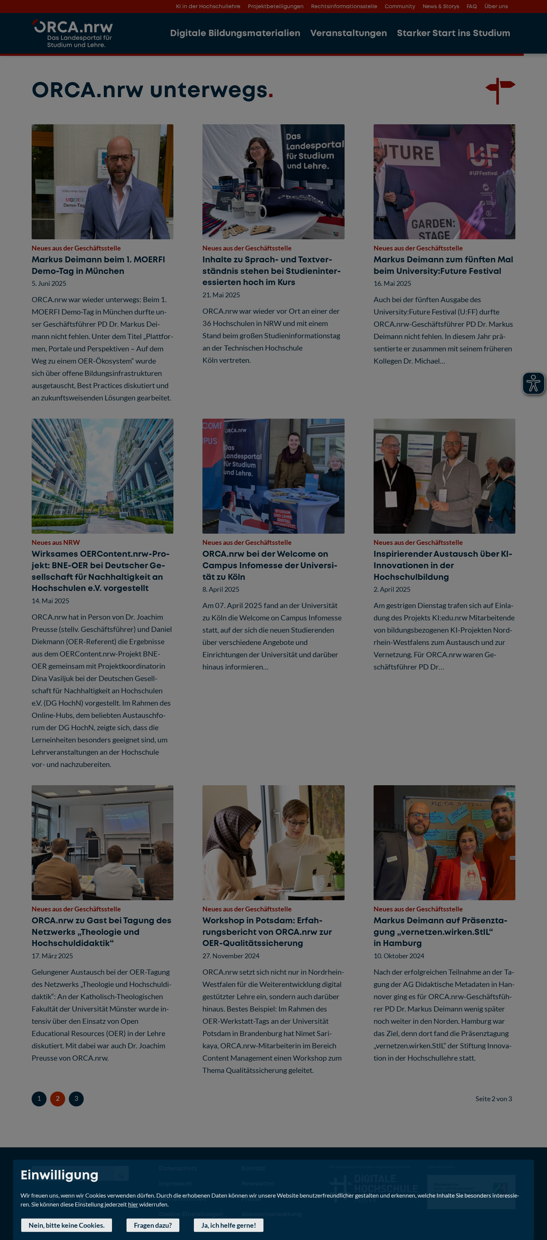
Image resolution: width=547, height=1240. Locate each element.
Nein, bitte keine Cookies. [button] (67, 1225)
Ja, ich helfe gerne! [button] (228, 1225)
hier (133, 1204)
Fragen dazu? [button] (153, 1225)
